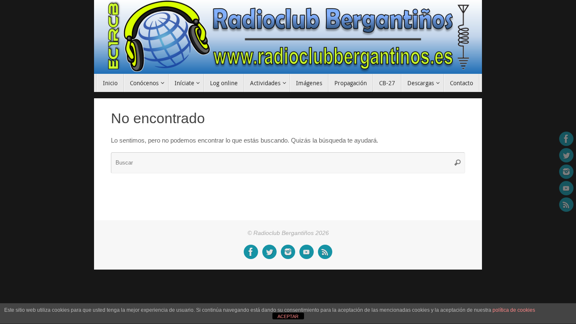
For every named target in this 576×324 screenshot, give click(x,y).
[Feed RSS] (566, 204)
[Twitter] (566, 155)
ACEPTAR (288, 316)
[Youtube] (566, 188)
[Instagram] (566, 172)
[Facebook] (566, 139)
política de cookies (514, 310)
